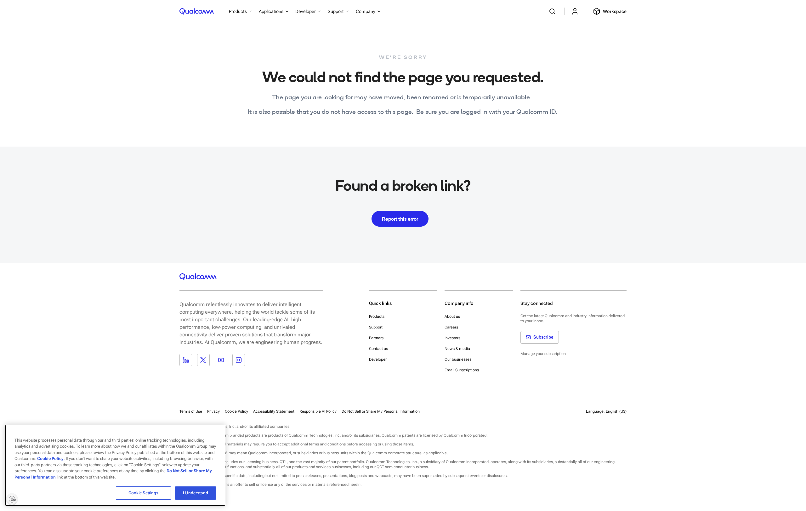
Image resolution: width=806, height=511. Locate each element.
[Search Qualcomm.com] (553, 11)
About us (452, 316)
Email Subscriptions (462, 370)
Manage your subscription (543, 353)
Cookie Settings (143, 493)
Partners (376, 338)
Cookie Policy (236, 411)
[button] (381, 411)
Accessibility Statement (273, 411)
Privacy (213, 411)
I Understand (195, 493)
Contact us (378, 348)
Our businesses (458, 359)
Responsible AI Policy (318, 411)
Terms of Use (190, 411)
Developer (378, 359)
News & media (457, 348)
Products (376, 316)
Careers (451, 327)
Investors (452, 338)
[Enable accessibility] (12, 499)
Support (376, 327)
